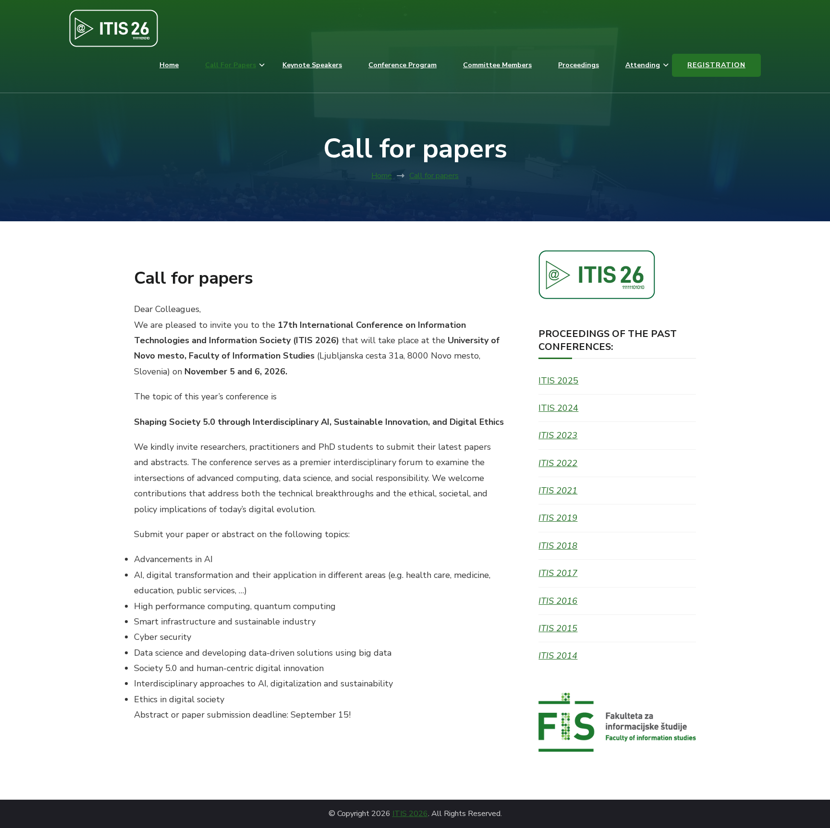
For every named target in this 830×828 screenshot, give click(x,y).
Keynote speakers (312, 65)
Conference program (402, 65)
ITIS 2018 (557, 546)
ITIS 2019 (557, 518)
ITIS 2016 (557, 601)
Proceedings (578, 65)
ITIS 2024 (558, 408)
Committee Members (497, 65)
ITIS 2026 (410, 813)
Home (169, 65)
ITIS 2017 (557, 573)
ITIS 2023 (557, 435)
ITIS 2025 (558, 380)
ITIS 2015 (557, 628)
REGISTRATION (716, 65)
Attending (642, 65)
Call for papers (230, 65)
